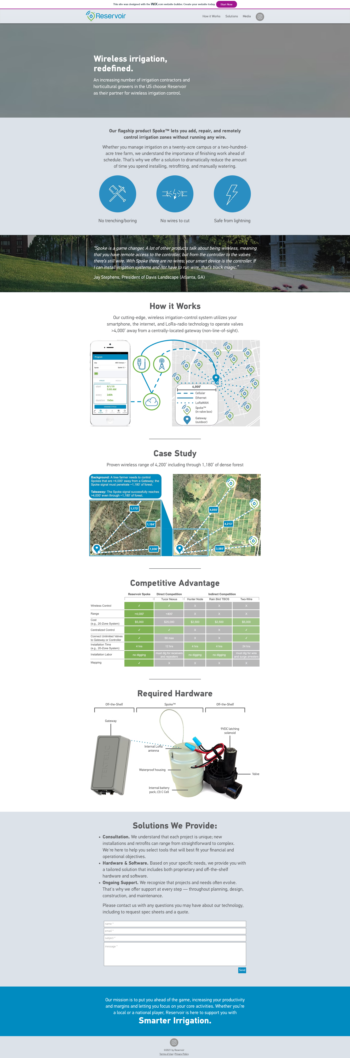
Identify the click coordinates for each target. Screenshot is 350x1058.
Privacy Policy (182, 1054)
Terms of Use (166, 1054)
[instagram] (260, 17)
